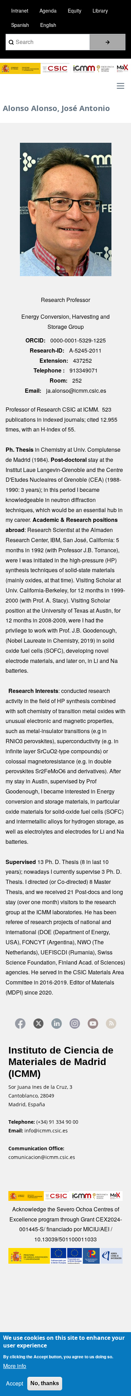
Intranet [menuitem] (19, 10)
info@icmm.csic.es (46, 1130)
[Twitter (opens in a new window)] (38, 1023)
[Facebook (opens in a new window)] (20, 1023)
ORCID (35, 340)
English (48, 24)
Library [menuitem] (100, 10)
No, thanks (44, 1383)
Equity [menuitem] (74, 10)
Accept (14, 1383)
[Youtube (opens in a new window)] (93, 1023)
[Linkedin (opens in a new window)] (57, 1023)
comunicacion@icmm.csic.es (41, 1157)
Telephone (48, 370)
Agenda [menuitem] (48, 10)
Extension (52, 360)
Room (58, 380)
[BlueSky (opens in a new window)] (111, 1023)
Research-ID (46, 350)
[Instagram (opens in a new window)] (75, 1023)
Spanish (20, 24)
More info (14, 1366)
